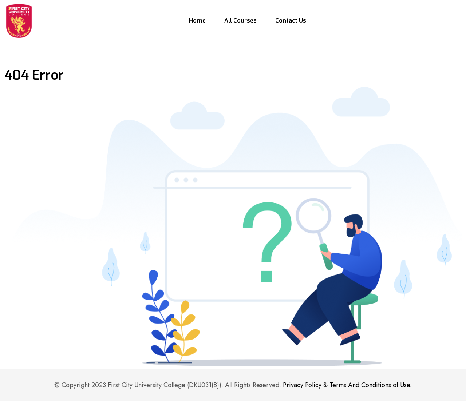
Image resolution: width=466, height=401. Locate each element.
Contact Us (290, 20)
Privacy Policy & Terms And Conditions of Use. (347, 385)
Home (197, 20)
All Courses (240, 20)
